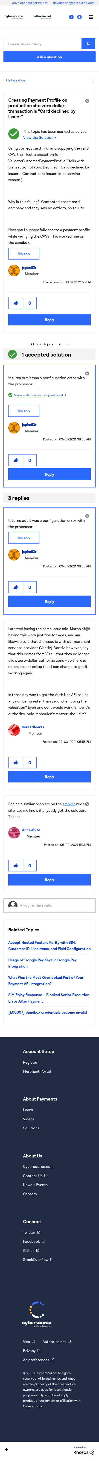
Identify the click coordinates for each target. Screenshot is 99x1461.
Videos (29, 1119)
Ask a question (49, 57)
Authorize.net (54, 1341)
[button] (16, 303)
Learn (28, 1109)
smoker (69, 804)
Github (29, 1250)
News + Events (35, 1184)
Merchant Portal (37, 1071)
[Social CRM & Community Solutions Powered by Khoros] (84, 1451)
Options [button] (93, 80)
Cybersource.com (38, 1166)
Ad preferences (36, 1360)
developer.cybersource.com (73, 3)
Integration (16, 80)
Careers (30, 1194)
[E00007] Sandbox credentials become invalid (47, 1012)
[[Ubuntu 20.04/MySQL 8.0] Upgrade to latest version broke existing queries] (60, 344)
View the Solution (38, 137)
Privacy (29, 1350)
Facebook (31, 1241)
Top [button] (6, 1449)
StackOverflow (36, 1259)
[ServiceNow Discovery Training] (68, 344)
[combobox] (49, 43)
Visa (26, 1341)
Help (73, 17)
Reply (49, 319)
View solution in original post (39, 395)
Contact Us (33, 1175)
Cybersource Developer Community (14, 17)
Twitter (29, 1232)
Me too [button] (24, 253)
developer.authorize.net (30, 3)
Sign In (80, 17)
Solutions (31, 1128)
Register (30, 1062)
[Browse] (88, 17)
